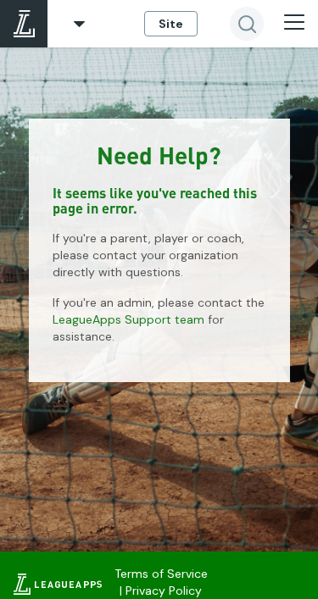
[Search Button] (247, 24)
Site (171, 23)
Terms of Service (161, 573)
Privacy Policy (164, 590)
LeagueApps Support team (128, 319)
